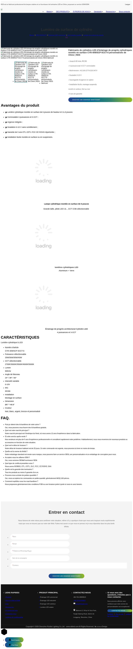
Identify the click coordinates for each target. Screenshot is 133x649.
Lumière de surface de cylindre (93, 35)
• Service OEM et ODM (12, 600)
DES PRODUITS (62, 11)
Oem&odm (98, 11)
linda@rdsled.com (81, 604)
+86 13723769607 (79, 600)
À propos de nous (12, 610)
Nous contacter (124, 11)
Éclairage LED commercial (57, 35)
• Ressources (9, 607)
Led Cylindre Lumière (74, 35)
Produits (8, 597)
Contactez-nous (11, 614)
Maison (49, 11)
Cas (7, 604)
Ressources (110, 11)
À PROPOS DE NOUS (81, 11)
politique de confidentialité (14, 617)
